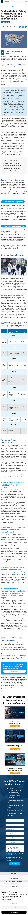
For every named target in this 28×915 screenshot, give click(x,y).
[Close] (26, 889)
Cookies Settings (14, 903)
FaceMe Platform (14, 878)
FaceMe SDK (14, 876)
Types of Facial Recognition (12, 160)
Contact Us (14, 671)
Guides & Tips (5, 22)
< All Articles (14, 6)
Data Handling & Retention (12, 168)
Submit (14, 863)
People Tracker (14, 886)
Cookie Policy (15, 854)
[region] (14, 901)
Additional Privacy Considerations (14, 171)
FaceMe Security (14, 883)
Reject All (14, 908)
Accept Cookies (14, 912)
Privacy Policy (8, 854)
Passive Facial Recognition (13, 165)
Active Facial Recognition (12, 163)
